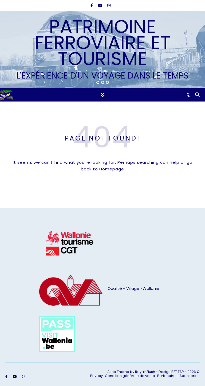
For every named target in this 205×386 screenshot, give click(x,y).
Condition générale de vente (130, 375)
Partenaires (167, 375)
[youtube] (100, 5)
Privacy (96, 375)
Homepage (111, 169)
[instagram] (109, 5)
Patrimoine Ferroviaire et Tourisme (102, 43)
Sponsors (188, 375)
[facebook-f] (92, 5)
